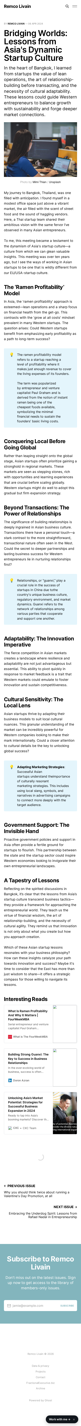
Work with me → (62, 1419)
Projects (41, 1371)
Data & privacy (40, 1365)
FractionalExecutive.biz (40, 1382)
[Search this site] (67, 6)
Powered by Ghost (40, 1400)
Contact (40, 1377)
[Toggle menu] (75, 6)
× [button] (74, 1419)
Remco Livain (17, 6)
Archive (40, 1388)
